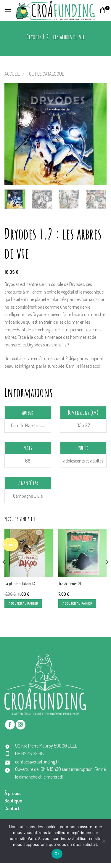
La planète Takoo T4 (19, 583)
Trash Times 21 (69, 583)
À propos (12, 793)
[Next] (97, 134)
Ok (57, 853)
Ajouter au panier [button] (23, 603)
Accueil (12, 74)
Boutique (13, 801)
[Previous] (14, 134)
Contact (12, 808)
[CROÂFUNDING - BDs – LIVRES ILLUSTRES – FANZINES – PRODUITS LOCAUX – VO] (55, 10)
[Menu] (8, 10)
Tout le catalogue (45, 74)
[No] (104, 843)
